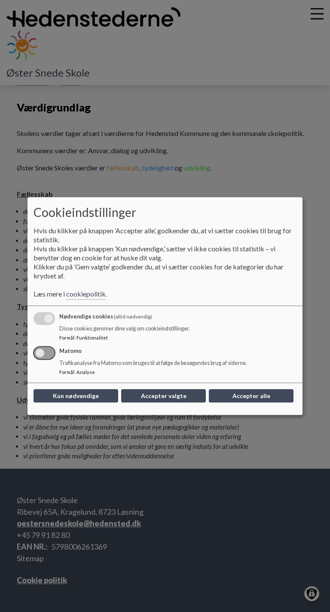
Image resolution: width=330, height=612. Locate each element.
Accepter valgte (163, 395)
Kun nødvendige (76, 395)
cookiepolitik (86, 294)
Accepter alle (251, 395)
